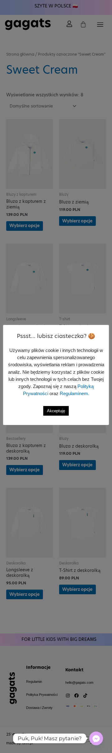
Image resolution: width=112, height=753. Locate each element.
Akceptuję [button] (56, 410)
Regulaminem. (74, 393)
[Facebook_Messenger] (96, 738)
